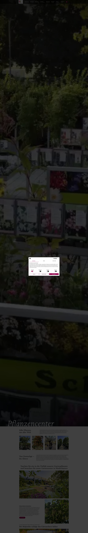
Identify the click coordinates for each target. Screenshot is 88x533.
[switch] (40, 271)
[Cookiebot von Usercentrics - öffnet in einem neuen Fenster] (54, 258)
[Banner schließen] (58, 258)
